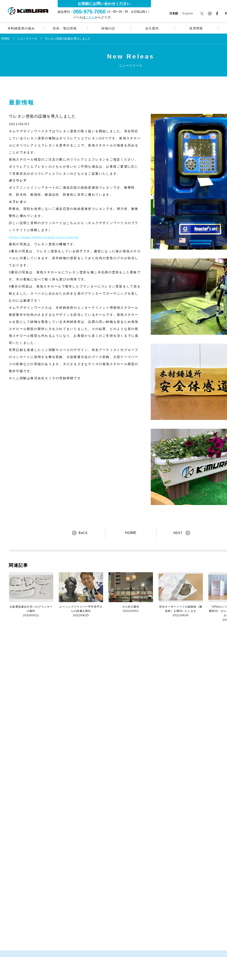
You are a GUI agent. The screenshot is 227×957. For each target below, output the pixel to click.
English (187, 13)
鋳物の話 (108, 28)
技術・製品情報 (65, 28)
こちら (90, 17)
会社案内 (152, 28)
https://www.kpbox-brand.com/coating (44, 237)
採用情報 (196, 28)
